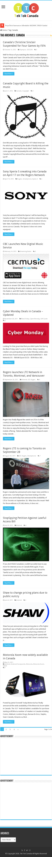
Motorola (29, 664)
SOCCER (30, 50)
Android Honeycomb (18, 664)
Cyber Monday (35, 319)
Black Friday (25, 319)
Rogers (19, 179)
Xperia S (35, 179)
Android (7, 664)
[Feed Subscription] (51, 35)
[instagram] (30, 850)
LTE (29, 379)
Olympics (23, 50)
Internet (24, 379)
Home (4, 30)
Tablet (5, 666)
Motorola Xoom (38, 664)
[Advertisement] (18, 756)
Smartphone (27, 179)
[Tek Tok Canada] (26, 10)
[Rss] (22, 850)
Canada (18, 91)
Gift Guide (44, 319)
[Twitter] (27, 850)
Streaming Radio (25, 251)
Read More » (9, 74)
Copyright (25, 91)
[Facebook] (24, 850)
